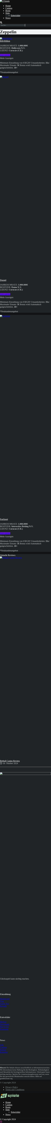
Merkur (3, 1022)
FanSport (4, 519)
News (7, 18)
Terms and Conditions (14, 1089)
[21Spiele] (5, 1)
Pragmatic (4, 1029)
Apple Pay (4, 1004)
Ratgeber (4, 1052)
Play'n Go (4, 1027)
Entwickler (15, 15)
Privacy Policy (11, 1087)
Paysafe (3, 1006)
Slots (7, 13)
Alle (2, 1045)
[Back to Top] (1, 1122)
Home (8, 6)
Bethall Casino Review (10, 761)
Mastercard (5, 999)
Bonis (7, 10)
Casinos (8, 8)
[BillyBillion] (6, 38)
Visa (2, 1001)
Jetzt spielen (5, 55)
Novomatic (5, 1024)
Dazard (3, 280)
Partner (3, 1050)
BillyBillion (5, 41)
